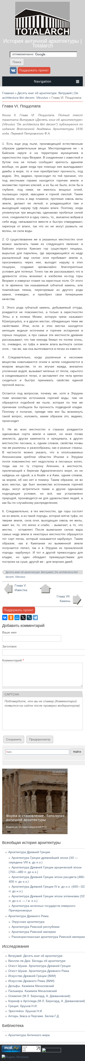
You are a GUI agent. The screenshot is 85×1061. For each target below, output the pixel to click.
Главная (8, 93)
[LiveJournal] (29, 617)
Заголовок (9, 646)
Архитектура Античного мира (29, 1035)
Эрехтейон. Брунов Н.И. (25, 1011)
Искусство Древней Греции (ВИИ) (32, 976)
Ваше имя (9, 632)
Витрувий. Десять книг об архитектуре (35, 955)
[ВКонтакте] (4, 617)
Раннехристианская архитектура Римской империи (48, 937)
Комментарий (13, 660)
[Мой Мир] (17, 617)
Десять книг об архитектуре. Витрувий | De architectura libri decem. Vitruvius (42, 573)
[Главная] (42, 34)
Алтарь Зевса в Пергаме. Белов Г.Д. (34, 1016)
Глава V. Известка (21, 588)
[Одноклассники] (11, 617)
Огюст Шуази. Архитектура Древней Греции (39, 966)
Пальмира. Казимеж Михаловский (32, 991)
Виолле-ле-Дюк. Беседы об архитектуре (37, 961)
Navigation (42, 81)
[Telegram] (35, 617)
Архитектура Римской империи (34, 931)
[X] (23, 617)
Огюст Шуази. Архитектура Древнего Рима (38, 971)
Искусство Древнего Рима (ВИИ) (31, 981)
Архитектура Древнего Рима (28, 916)
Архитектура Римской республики (36, 926)
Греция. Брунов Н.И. (22, 1006)
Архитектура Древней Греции (29, 852)
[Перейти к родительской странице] (45, 588)
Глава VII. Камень (63, 599)
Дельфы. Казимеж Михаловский (31, 986)
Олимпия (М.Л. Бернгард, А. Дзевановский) (39, 996)
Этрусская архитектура (28, 921)
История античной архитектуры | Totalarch (42, 43)
